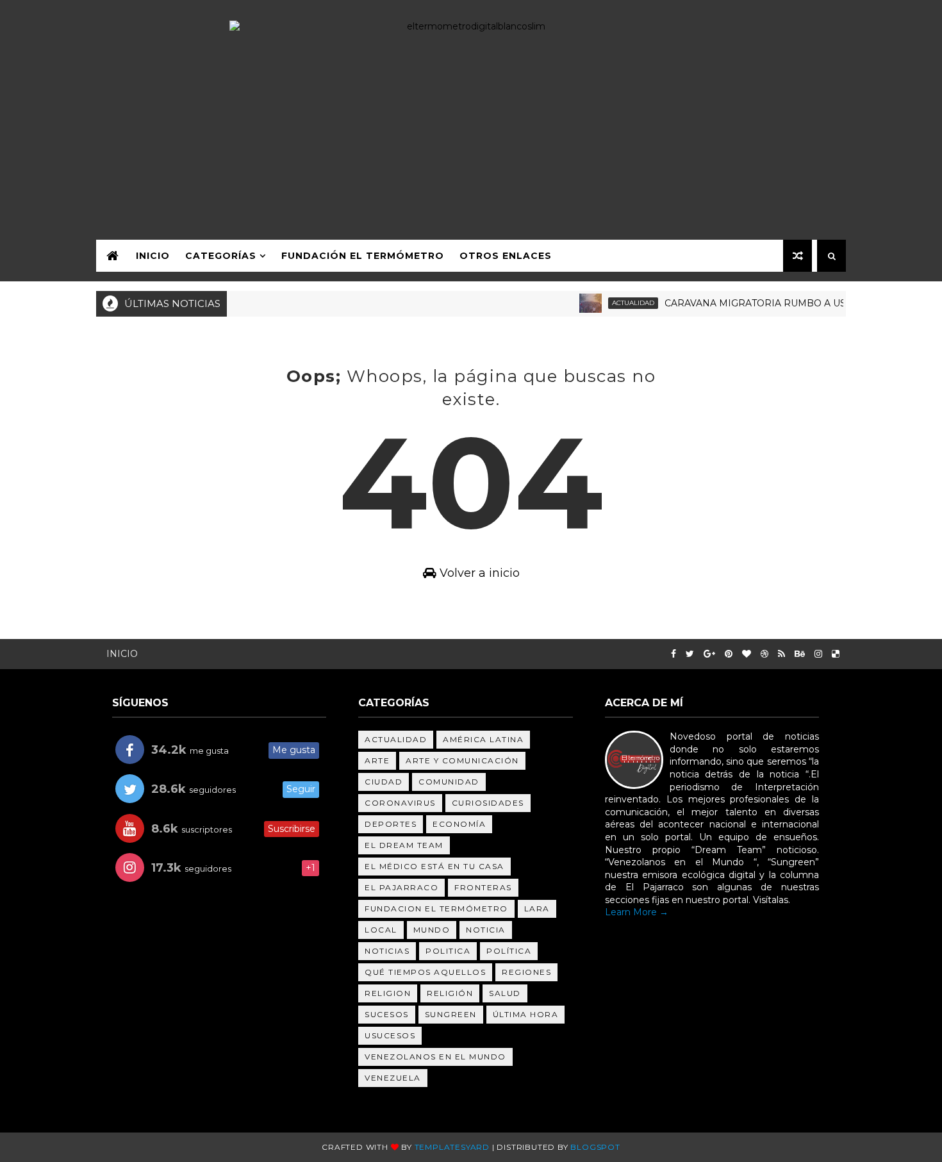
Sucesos (387, 1014)
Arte (377, 760)
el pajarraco (401, 887)
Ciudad (383, 781)
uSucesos (390, 1035)
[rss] (781, 654)
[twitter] (689, 654)
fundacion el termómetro (436, 908)
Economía (459, 824)
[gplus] (709, 654)
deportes (391, 824)
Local (381, 929)
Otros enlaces (505, 255)
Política (508, 951)
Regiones (526, 972)
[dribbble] (764, 654)
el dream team (404, 845)
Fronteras (483, 887)
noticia (486, 929)
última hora (526, 1014)
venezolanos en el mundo (435, 1056)
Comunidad (448, 781)
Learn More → (636, 912)
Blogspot (595, 1147)
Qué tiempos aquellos (425, 972)
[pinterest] (729, 654)
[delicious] (836, 654)
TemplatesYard (452, 1147)
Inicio (153, 255)
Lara (537, 908)
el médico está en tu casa (434, 866)
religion (388, 993)
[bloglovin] (746, 654)
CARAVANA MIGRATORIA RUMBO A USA (744, 303)
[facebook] (673, 654)
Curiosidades (488, 803)
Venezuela (393, 1078)
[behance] (799, 654)
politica (448, 951)
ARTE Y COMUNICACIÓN (462, 760)
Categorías (220, 255)
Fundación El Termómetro (362, 255)
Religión (450, 993)
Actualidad (619, 303)
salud (505, 993)
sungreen (451, 1014)
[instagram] (818, 654)
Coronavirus (400, 803)
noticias (387, 951)
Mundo (431, 929)
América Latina (483, 739)
